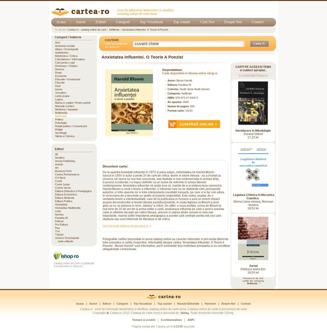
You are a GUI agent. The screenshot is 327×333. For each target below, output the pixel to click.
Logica (59, 99)
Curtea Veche (63, 187)
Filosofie (60, 82)
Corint (58, 181)
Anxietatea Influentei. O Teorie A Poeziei (145, 29)
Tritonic (59, 234)
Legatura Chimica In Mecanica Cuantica (253, 196)
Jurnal (253, 266)
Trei (57, 231)
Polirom (59, 221)
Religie (59, 129)
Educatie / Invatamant (67, 79)
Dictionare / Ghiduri (66, 65)
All (56, 154)
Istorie (58, 89)
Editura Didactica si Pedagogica (73, 191)
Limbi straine (62, 96)
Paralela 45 (184, 84)
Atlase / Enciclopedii (66, 49)
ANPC (191, 319)
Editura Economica (66, 194)
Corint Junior (62, 184)
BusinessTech (63, 171)
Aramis (59, 164)
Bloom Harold (184, 80)
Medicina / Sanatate (66, 109)
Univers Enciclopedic (67, 237)
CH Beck (60, 177)
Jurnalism (60, 92)
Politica (59, 119)
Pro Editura (61, 224)
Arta (57, 42)
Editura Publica (63, 201)
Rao (57, 227)
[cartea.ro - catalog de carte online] (114, 15)
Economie (61, 76)
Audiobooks (62, 52)
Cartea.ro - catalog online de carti (87, 29)
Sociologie (61, 132)
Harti (58, 86)
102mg (184, 313)
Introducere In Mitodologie (253, 130)
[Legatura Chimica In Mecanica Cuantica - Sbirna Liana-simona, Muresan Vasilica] (253, 188)
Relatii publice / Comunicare (71, 126)
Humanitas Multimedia (67, 207)
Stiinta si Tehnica (64, 136)
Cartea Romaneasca (67, 174)
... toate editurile (64, 241)
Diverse (59, 69)
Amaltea (59, 157)
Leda (58, 211)
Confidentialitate (171, 319)
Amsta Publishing (65, 161)
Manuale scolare (64, 106)
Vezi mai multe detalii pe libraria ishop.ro (125, 225)
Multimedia (61, 112)
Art (56, 167)
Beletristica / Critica (66, 55)
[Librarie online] (74, 259)
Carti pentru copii (65, 62)
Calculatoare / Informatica (70, 59)
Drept (58, 72)
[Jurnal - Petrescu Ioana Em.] (253, 259)
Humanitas (61, 204)
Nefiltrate (114, 29)
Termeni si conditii (143, 319)
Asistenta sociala (65, 45)
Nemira (59, 214)
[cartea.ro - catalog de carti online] (164, 298)
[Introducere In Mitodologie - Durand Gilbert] (253, 124)
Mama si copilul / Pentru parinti (72, 102)
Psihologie (61, 122)
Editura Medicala (64, 197)
